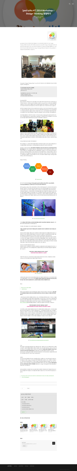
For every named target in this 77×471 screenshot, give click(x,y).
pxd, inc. (15, 466)
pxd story (24, 442)
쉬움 (29, 397)
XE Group (26, 466)
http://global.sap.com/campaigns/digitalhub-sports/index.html (39, 340)
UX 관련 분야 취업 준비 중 (26, 405)
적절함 (30, 397)
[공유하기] (23, 388)
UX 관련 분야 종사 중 (25, 407)
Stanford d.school (39, 179)
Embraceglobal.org (39, 273)
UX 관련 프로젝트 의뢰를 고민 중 (28, 409)
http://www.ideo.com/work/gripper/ (39, 218)
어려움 (32, 397)
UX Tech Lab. (32, 466)
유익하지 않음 (30, 399)
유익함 (29, 399)
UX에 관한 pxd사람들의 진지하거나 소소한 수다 (29, 443)
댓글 (21, 438)
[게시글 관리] (24, 388)
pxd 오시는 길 (21, 466)
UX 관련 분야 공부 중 (25, 403)
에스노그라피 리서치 (23, 302)
